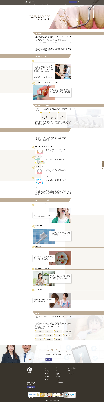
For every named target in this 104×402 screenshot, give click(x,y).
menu (78, 1)
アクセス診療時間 (57, 4)
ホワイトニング (58, 379)
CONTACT (48, 359)
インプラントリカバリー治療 (71, 374)
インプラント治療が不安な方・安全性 (73, 371)
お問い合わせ (31, 387)
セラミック (57, 377)
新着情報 (46, 377)
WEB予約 (102, 171)
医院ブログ (46, 379)
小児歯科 (57, 383)
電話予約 (102, 164)
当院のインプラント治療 (71, 367)
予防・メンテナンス (58, 370)
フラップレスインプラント (71, 373)
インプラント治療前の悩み (59, 382)
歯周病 (57, 368)
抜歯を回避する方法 (58, 373)
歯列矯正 (57, 374)
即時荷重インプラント (70, 370)
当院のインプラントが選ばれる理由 (72, 368)
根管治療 (57, 371)
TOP (32, 4)
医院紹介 (37, 4)
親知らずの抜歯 (58, 376)
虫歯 (56, 367)
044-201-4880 (30, 377)
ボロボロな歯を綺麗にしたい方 (60, 380)
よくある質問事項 (65, 4)
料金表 (71, 4)
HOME (46, 367)
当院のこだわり (44, 4)
